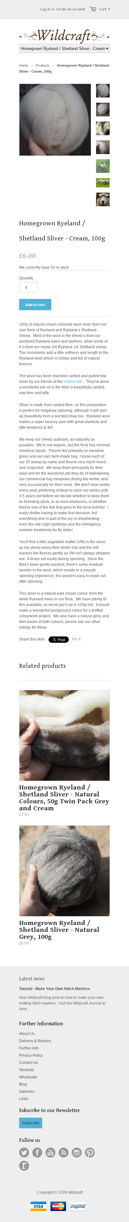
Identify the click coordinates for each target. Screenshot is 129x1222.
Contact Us (28, 1062)
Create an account (70, 9)
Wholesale (28, 1077)
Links (23, 1099)
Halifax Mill (73, 381)
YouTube (50, 1153)
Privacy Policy (31, 1055)
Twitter (24, 1153)
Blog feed (64, 1153)
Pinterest (90, 1153)
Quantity (26, 278)
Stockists (26, 1070)
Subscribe (31, 1123)
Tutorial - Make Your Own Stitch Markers (54, 989)
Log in (45, 9)
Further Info (29, 1048)
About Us (27, 1034)
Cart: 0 (104, 9)
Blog (23, 1084)
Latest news (31, 979)
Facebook (37, 1153)
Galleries (26, 1091)
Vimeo (24, 1166)
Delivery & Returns (35, 1041)
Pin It (76, 639)
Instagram (77, 1153)
